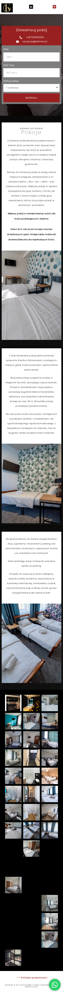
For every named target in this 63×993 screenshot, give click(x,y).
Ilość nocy (8, 65)
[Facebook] (54, 6)
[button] (31, 7)
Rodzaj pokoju (11, 80)
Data (6, 49)
